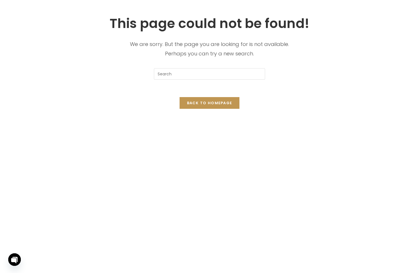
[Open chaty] (14, 259)
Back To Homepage (209, 103)
